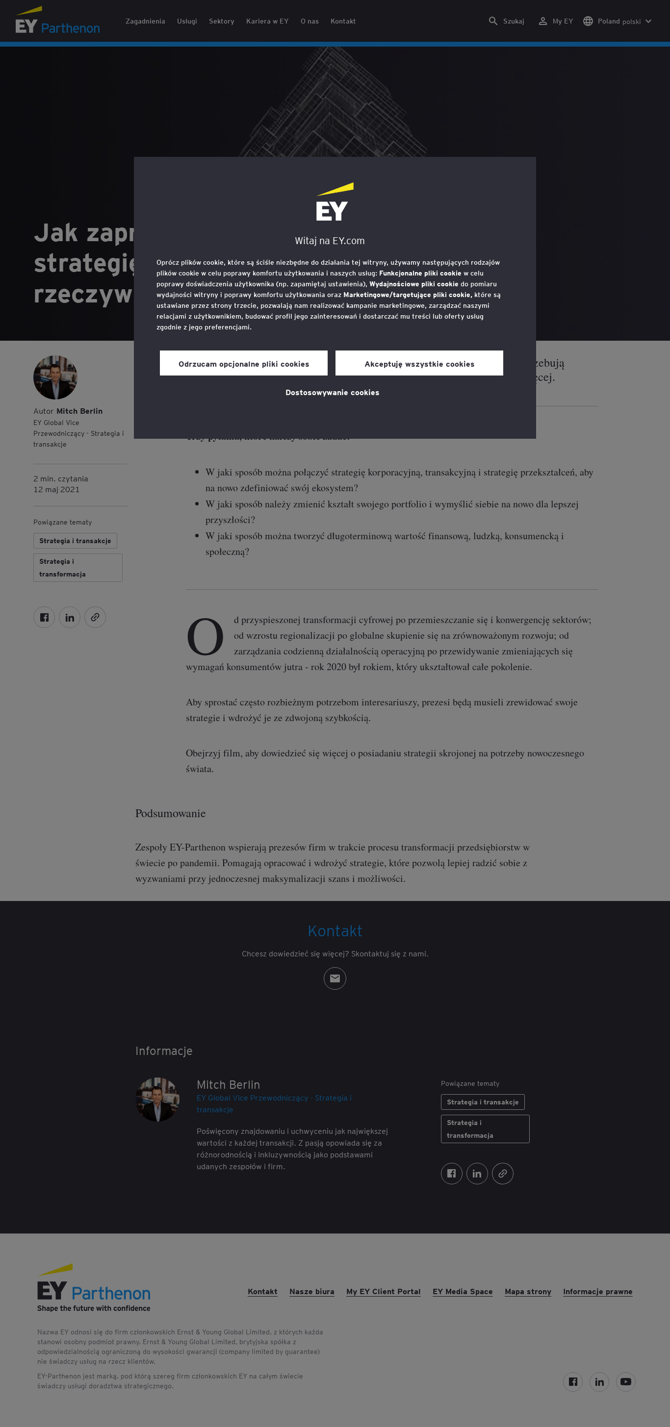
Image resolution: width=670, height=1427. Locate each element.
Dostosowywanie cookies (332, 391)
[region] (335, 298)
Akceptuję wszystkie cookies (419, 363)
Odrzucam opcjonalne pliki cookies (244, 363)
